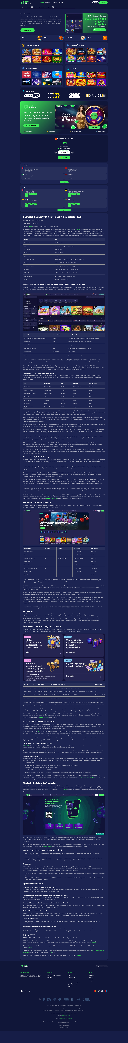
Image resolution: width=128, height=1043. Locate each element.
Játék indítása (27, 30)
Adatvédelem (71, 979)
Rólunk (69, 986)
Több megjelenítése (64, 210)
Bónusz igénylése (99, 30)
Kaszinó (91, 979)
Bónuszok (47, 2)
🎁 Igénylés (64, 157)
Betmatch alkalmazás (51, 498)
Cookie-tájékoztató (72, 984)
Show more (64, 182)
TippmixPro (27, 746)
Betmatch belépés (47, 846)
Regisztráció (103, 2)
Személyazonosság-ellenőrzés (74, 983)
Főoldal (42, 2)
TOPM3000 (64, 152)
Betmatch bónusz (43, 717)
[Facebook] (21, 991)
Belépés (61, 2)
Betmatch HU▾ (102, 966)
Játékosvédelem (71, 977)
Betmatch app (63, 789)
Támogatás (49, 977)
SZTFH (30, 226)
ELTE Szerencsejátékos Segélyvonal (87, 777)
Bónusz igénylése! (31, 125)
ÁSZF (69, 975)
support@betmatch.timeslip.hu (54, 975)
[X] (25, 991)
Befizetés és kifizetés (72, 981)
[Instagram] (29, 991)
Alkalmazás (54, 2)
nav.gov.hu (77, 608)
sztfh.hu (78, 229)
